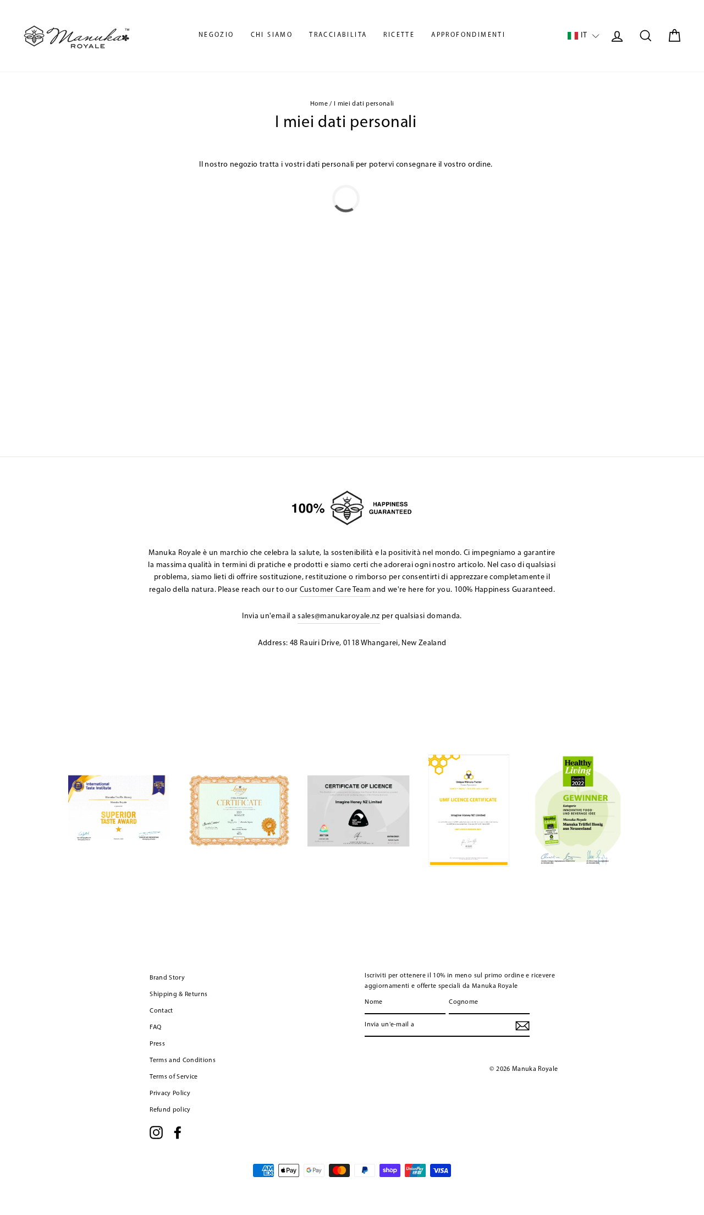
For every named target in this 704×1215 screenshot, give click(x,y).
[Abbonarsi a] (522, 1025)
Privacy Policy (170, 1093)
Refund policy (170, 1110)
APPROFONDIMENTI (468, 35)
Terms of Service (174, 1077)
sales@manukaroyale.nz (339, 616)
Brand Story (167, 978)
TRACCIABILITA (338, 35)
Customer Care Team (335, 590)
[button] (583, 36)
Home (319, 104)
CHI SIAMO (272, 35)
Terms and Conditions (183, 1060)
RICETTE (399, 35)
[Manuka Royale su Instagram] (156, 1132)
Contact (161, 1011)
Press (157, 1044)
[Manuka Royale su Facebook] (177, 1132)
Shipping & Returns (178, 994)
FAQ (155, 1027)
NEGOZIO (216, 35)
